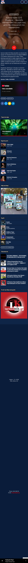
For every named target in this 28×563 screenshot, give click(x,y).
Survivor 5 (10, 98)
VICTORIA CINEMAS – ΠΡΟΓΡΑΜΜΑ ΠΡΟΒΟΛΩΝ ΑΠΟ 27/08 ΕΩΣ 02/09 (16, 256)
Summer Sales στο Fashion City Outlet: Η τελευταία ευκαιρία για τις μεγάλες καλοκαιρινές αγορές (17, 269)
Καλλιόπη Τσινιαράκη (12, 177)
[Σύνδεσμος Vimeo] (3, 2)
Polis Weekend (6, 131)
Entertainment (14, 14)
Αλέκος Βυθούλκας (11, 164)
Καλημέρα (9, 151)
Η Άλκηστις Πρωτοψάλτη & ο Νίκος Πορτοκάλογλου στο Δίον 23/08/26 (16, 282)
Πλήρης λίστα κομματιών (7, 247)
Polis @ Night (10, 144)
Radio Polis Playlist (11, 170)
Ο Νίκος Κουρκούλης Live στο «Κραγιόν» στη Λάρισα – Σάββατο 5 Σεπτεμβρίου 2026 (16, 263)
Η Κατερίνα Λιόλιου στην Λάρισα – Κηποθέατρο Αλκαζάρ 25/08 (16, 276)
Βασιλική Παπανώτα (12, 157)
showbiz (3, 98)
